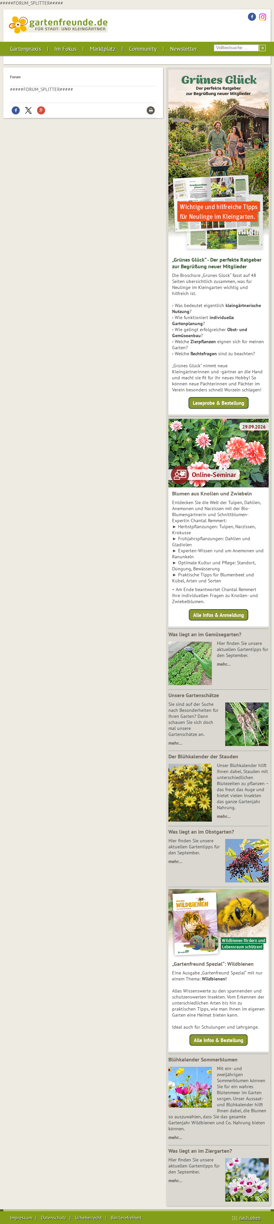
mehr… (224, 664)
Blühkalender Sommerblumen (203, 1059)
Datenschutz (53, 1218)
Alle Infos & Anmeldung (218, 614)
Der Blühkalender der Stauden (203, 756)
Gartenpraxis (25, 49)
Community (143, 49)
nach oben (250, 1218)
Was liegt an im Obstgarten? (201, 831)
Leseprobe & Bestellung (218, 403)
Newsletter (183, 49)
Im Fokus (65, 49)
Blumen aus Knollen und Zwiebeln (212, 493)
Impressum (21, 1218)
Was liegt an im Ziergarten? (200, 1150)
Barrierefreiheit (126, 1218)
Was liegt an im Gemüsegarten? (204, 634)
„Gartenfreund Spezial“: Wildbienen (213, 963)
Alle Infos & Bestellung (218, 1040)
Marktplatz (103, 49)
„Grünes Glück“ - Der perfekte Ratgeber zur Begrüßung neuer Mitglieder (217, 263)
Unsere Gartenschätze (193, 695)
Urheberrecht (88, 1218)
